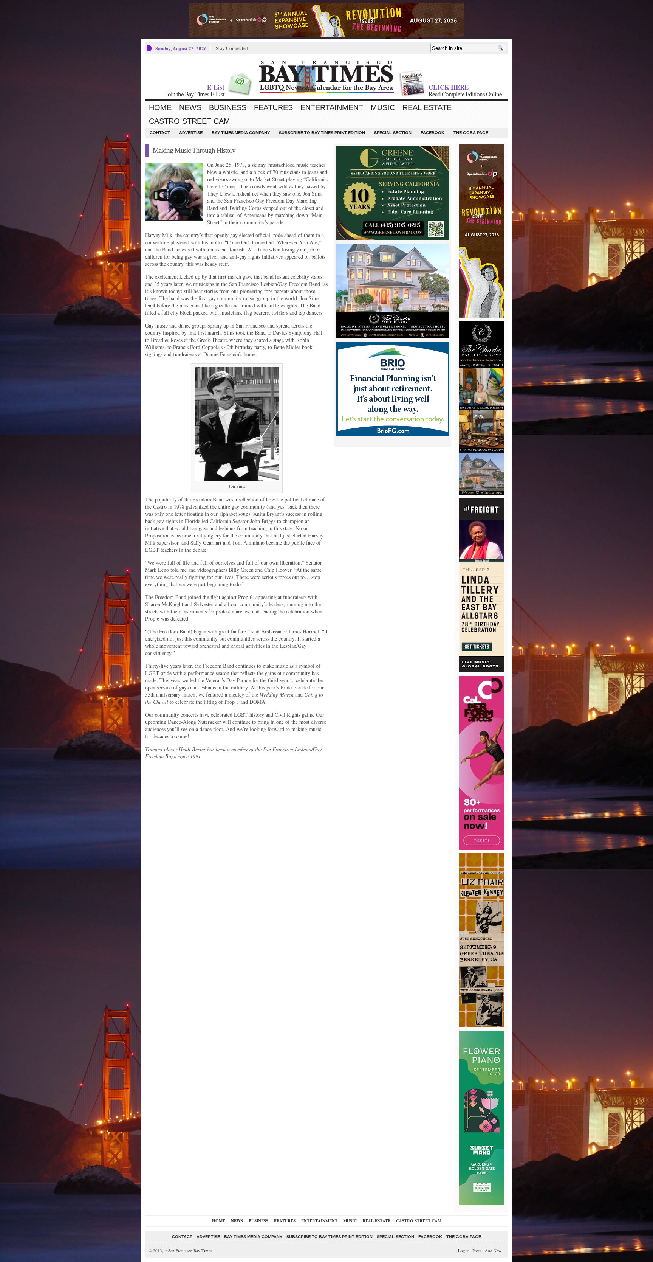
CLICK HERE (449, 87)
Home (160, 107)
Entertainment (331, 107)
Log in (464, 1250)
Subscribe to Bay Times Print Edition (322, 132)
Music (383, 107)
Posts (476, 1250)
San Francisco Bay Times (188, 1250)
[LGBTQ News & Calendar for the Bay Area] (326, 77)
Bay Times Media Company (241, 132)
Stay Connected (232, 48)
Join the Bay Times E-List (195, 94)
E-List (215, 87)
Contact (160, 132)
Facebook (432, 132)
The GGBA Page (470, 132)
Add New (493, 1250)
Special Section (393, 132)
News (190, 107)
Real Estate (427, 107)
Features (273, 107)
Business (227, 107)
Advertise (191, 132)
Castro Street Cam (189, 121)
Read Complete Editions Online (465, 94)
